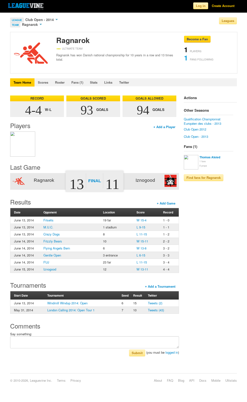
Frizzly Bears (52, 241)
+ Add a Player (164, 127)
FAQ (170, 380)
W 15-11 (142, 241)
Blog (181, 380)
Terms (61, 380)
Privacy (75, 380)
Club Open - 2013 (196, 136)
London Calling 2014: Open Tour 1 (71, 310)
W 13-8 (141, 248)
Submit (137, 353)
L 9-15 (141, 227)
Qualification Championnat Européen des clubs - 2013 (202, 121)
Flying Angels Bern (56, 248)
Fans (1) (77, 82)
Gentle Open (52, 255)
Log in (201, 5)
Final (94, 180)
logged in (171, 352)
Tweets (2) (155, 303)
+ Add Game (166, 203)
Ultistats (231, 380)
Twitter (124, 82)
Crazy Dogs (51, 234)
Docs (202, 380)
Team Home (22, 82)
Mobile (215, 380)
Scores (43, 82)
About (158, 380)
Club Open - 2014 (40, 19)
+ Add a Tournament (160, 286)
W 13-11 (142, 269)
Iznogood (49, 269)
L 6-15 (141, 255)
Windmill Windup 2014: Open (67, 303)
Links (108, 82)
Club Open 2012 (195, 129)
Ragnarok (30, 24)
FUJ (46, 262)
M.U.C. (48, 227)
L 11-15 (142, 234)
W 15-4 (141, 220)
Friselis (48, 220)
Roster (60, 82)
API (191, 380)
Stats (93, 82)
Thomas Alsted (209, 157)
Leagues (228, 20)
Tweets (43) (156, 310)
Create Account (223, 5)
